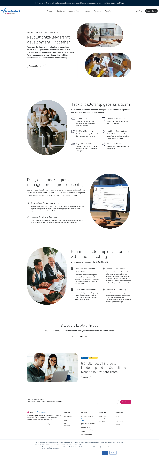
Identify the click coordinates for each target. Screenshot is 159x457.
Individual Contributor (86, 434)
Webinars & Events (121, 419)
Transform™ (66, 425)
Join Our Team (102, 421)
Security (29, 424)
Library (118, 424)
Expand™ (65, 420)
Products (50, 11)
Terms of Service (37, 424)
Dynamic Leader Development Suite (68, 417)
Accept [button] (105, 452)
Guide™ (65, 423)
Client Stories (119, 421)
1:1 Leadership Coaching (87, 416)
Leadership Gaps (73, 11)
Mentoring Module (85, 427)
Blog (117, 416)
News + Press (102, 416)
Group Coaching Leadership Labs (88, 419)
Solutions (60, 11)
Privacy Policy (46, 424)
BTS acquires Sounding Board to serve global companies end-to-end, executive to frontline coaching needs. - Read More (79, 3)
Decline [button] (113, 452)
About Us (108, 11)
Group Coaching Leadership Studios (88, 423)
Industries (86, 11)
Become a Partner (103, 419)
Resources (97, 11)
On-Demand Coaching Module (86, 430)
